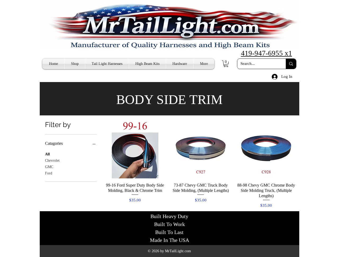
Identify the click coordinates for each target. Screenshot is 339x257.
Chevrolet (52, 161)
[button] (226, 63)
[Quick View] (135, 148)
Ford (48, 173)
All (47, 154)
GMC (49, 167)
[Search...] (291, 64)
